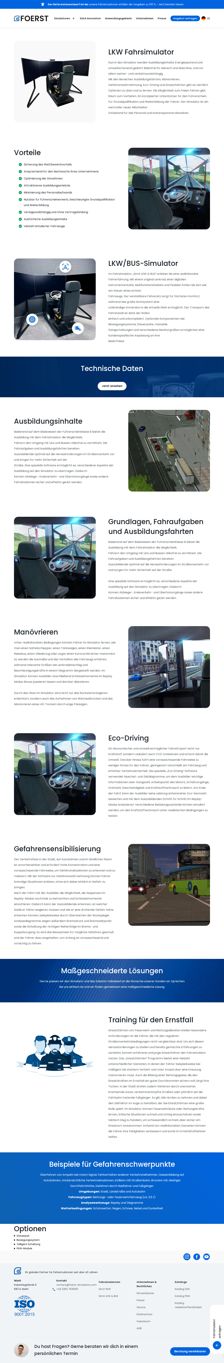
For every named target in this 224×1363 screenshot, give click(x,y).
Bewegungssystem (28, 1240)
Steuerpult (23, 1236)
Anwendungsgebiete (118, 18)
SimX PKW (105, 1289)
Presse (162, 18)
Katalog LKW (182, 1289)
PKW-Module (24, 1248)
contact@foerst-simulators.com (76, 1285)
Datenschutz (144, 1314)
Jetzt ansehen (112, 386)
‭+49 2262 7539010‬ (67, 1289)
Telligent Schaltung (28, 1244)
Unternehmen (144, 18)
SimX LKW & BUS (108, 1296)
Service (141, 1307)
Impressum (143, 1321)
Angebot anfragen (185, 18)
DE (208, 18)
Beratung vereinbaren (190, 1351)
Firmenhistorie (145, 1293)
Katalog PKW (182, 1296)
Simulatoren (62, 18)
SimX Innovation (90, 18)
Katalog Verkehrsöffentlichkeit (188, 1305)
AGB (139, 1328)
